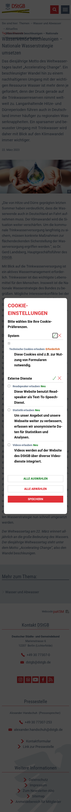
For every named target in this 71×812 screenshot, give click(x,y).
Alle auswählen (35, 478)
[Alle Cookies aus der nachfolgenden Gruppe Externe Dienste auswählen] (55, 378)
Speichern (35, 499)
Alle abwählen (35, 489)
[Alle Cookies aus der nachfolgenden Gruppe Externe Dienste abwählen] (60, 378)
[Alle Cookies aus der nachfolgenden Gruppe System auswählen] (55, 335)
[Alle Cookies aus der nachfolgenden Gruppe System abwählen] (60, 335)
